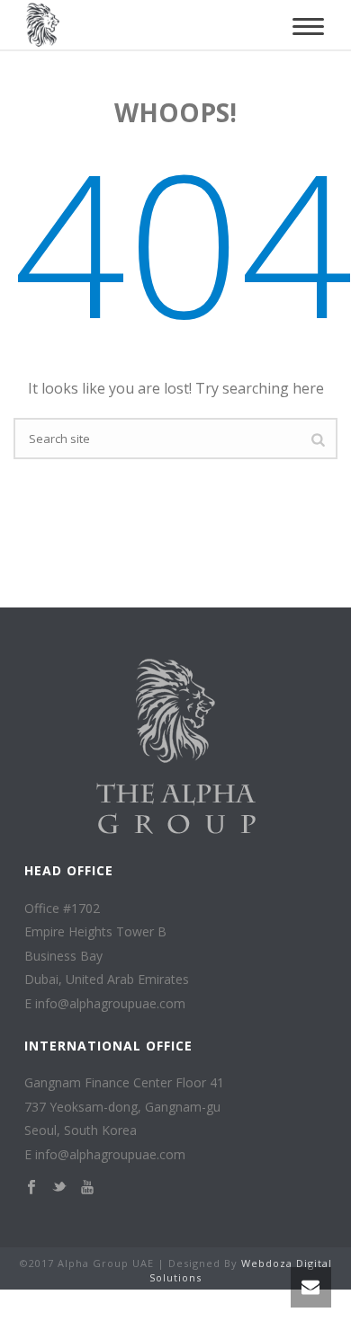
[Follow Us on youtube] (87, 1188)
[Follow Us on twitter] (59, 1188)
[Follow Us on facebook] (31, 1188)
